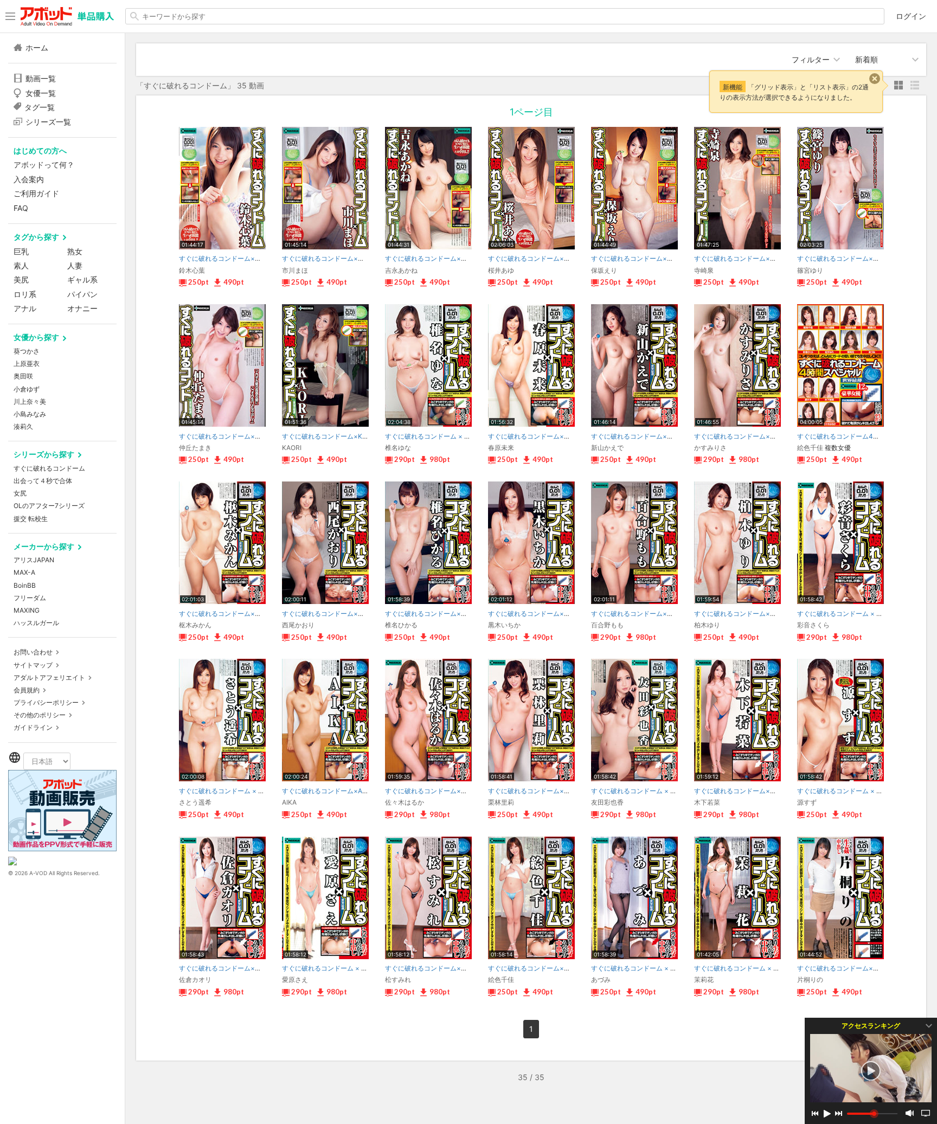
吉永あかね (401, 270)
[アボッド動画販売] (62, 848)
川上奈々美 (30, 401)
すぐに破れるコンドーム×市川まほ (333, 258)
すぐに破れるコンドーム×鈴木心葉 (230, 258)
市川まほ (295, 270)
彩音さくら (813, 625)
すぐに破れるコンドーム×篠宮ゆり (848, 258)
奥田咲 (23, 376)
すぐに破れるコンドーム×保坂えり (642, 258)
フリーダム (30, 598)
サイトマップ (33, 665)
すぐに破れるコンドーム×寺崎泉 (742, 258)
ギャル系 (82, 279)
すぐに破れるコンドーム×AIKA (327, 791)
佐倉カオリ (195, 979)
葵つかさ (27, 351)
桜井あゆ (501, 270)
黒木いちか (504, 625)
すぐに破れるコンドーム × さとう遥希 (235, 791)
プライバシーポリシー (46, 702)
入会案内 (29, 179)
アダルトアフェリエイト (49, 677)
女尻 (20, 493)
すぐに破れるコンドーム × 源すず (846, 791)
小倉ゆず (27, 389)
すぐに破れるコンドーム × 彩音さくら (853, 613)
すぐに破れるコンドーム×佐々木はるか (442, 791)
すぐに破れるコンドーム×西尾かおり (336, 613)
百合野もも (607, 625)
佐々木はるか (404, 802)
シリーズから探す (44, 454)
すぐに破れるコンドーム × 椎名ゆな (437, 436)
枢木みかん (195, 625)
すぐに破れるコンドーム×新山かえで (645, 436)
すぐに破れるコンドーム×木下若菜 (745, 791)
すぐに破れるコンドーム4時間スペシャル (858, 436)
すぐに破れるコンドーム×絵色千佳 (539, 968)
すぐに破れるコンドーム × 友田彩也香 (647, 791)
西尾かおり (298, 625)
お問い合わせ (33, 652)
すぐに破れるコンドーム (49, 468)
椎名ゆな (398, 448)
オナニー (82, 308)
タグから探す (36, 236)
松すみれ (398, 979)
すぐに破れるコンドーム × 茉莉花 (743, 968)
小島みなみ (30, 414)
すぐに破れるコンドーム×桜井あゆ (539, 258)
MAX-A (24, 572)
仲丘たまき (195, 448)
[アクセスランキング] (871, 1071)
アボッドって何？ (44, 164)
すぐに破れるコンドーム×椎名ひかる (439, 613)
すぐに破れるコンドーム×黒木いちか (542, 613)
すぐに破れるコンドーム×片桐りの (848, 968)
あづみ (601, 979)
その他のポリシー (40, 715)
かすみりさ (710, 448)
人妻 (74, 265)
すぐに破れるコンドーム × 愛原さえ (334, 968)
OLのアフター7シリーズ (49, 506)
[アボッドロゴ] (67, 16)
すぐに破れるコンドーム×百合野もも (645, 613)
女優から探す (36, 337)
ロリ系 (25, 294)
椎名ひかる (401, 625)
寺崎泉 (704, 270)
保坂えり (604, 270)
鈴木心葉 (192, 270)
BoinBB (25, 585)
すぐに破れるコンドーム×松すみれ (436, 968)
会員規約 (27, 690)
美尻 (21, 279)
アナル (25, 308)
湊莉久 (23, 426)
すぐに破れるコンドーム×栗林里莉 (539, 791)
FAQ (21, 208)
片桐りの (810, 979)
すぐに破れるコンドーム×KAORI (329, 436)
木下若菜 (707, 802)
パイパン (82, 294)
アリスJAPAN (34, 560)
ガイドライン (33, 727)
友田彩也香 (607, 802)
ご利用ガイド (36, 193)
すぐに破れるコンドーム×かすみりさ (748, 436)
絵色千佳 (810, 448)
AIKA (289, 802)
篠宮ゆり (810, 270)
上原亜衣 (27, 363)
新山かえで (607, 448)
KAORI (291, 448)
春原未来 (501, 448)
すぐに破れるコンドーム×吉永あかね (439, 258)
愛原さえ (295, 979)
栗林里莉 (501, 802)
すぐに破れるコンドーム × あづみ (640, 968)
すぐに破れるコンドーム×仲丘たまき (233, 436)
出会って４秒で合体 (43, 481)
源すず (807, 802)
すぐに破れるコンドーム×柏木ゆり (745, 613)
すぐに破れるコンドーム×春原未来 (539, 436)
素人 (21, 265)
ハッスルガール (36, 623)
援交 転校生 (31, 519)
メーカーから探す (44, 546)
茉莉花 (704, 979)
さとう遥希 (195, 802)
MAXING (27, 610)
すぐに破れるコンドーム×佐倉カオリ (233, 968)
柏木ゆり (707, 625)
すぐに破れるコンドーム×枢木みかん (233, 613)
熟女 (74, 251)
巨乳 (21, 251)
